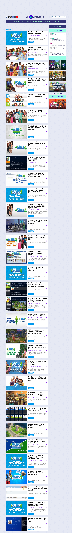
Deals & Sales (30, 146)
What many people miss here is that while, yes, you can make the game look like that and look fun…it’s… (58, 45)
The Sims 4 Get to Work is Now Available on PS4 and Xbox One (36, 158)
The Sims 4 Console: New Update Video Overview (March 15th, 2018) (36, 174)
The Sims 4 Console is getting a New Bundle (35, 111)
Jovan (35, 35)
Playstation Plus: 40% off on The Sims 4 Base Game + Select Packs (37, 300)
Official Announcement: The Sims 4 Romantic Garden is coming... (36, 331)
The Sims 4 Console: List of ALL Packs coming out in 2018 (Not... (37, 362)
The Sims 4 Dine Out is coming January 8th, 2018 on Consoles (36, 441)
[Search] (65, 17)
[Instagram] (9, 17)
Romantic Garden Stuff (31, 350)
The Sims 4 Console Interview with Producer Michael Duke (36, 472)
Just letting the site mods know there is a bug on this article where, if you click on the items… (58, 54)
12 (46, 52)
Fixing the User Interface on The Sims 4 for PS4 (36, 315)
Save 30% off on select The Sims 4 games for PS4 (37, 409)
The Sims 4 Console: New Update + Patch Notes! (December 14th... (36, 457)
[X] (11, 17)
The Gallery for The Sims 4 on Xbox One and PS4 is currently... (37, 127)
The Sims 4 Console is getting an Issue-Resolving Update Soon (36, 206)
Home (7, 29)
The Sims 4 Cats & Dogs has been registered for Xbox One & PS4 (37, 80)
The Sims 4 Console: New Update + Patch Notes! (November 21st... (36, 504)
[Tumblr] (15, 17)
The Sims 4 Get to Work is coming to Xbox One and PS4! (36, 237)
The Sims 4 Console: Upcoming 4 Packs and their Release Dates (37, 49)
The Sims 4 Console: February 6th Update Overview (35, 253)
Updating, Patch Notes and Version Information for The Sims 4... (37, 519)
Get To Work (30, 162)
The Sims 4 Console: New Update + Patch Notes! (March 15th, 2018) (36, 190)
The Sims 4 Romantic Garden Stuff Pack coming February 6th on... (37, 347)
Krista (33, 146)
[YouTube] (17, 17)
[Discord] (13, 17)
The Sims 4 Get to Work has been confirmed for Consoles (37, 221)
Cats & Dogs (30, 68)
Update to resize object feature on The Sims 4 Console (36, 425)
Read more (31, 41)
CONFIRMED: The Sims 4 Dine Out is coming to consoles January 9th (36, 394)
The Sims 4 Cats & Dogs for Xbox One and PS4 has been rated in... (37, 488)
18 (46, 131)
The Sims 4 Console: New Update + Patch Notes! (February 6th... (36, 268)
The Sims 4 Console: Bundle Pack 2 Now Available (37, 95)
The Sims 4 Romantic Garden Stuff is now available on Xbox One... (36, 284)
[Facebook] (6, 17)
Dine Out (29, 397)
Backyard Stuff (30, 52)
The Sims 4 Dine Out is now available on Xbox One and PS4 (37, 378)
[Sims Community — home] (35, 17)
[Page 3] (57, 93)
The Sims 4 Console (31, 35)
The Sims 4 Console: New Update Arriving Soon (36, 32)
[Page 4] (58, 93)
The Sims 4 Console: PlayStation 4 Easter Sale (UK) (36, 143)
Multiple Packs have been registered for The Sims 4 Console (36, 64)
